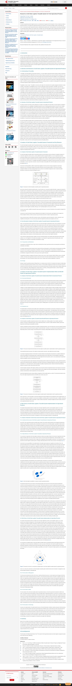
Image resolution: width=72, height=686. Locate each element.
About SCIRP (35, 672)
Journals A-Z (23, 673)
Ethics (33, 673)
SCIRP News (48, 684)
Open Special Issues (9, 58)
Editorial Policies (34, 675)
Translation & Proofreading (47, 676)
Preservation (60, 676)
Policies (60, 672)
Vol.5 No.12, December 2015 (45, 11)
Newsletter (7, 66)
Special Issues (34, 681)
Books (25, 5)
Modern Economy (9, 92)
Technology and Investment (10, 130)
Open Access (60, 673)
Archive (7, 17)
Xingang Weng (22, 16)
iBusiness (7, 80)
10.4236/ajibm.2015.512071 (26, 20)
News (31, 5)
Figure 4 (62, 440)
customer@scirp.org (10, 152)
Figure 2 (21, 303)
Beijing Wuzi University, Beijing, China (27, 17)
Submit (48, 5)
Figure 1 (26, 163)
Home (7, 5)
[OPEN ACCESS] (54, 1)
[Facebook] (9, 146)
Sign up (31, 684)
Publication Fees (34, 679)
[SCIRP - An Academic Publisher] (11, 1)
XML (38, 20)
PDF (33, 20)
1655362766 (9, 156)
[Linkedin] (12, 146)
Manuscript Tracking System (47, 673)
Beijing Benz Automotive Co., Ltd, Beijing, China (28, 19)
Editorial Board (8, 19)
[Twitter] (6, 146)
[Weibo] (15, 146)
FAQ (6, 72)
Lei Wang (31, 16)
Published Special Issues (10, 60)
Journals (20, 5)
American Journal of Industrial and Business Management (30, 11)
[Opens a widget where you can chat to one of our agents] (68, 684)
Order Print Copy (8, 68)
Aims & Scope (8, 13)
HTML (35, 20)
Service (44, 672)
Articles (13, 5)
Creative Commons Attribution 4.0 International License (44, 667)
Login (65, 1)
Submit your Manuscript (39, 684)
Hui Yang (27, 16)
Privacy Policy (60, 679)
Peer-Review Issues (35, 678)
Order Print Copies (46, 675)
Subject (22, 675)
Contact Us (7, 70)
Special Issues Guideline (10, 62)
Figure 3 (29, 316)
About (36, 5)
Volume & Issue (45, 679)
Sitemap (22, 678)
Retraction (59, 678)
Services (42, 5)
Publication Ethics (61, 675)
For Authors (34, 676)
